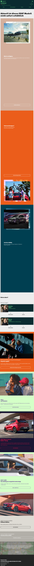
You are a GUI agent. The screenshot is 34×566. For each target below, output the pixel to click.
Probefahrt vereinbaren (17, 537)
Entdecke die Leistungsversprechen (15, 367)
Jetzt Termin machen (15, 407)
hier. (20, 548)
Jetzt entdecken (15, 527)
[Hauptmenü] (32, 1)
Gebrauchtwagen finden (17, 175)
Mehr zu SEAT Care (15, 487)
